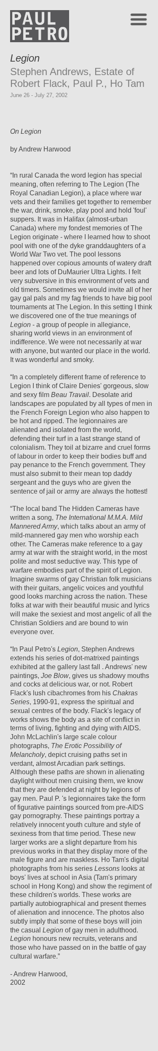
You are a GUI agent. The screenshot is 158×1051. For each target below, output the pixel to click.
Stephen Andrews (49, 71)
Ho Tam (127, 83)
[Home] (39, 39)
